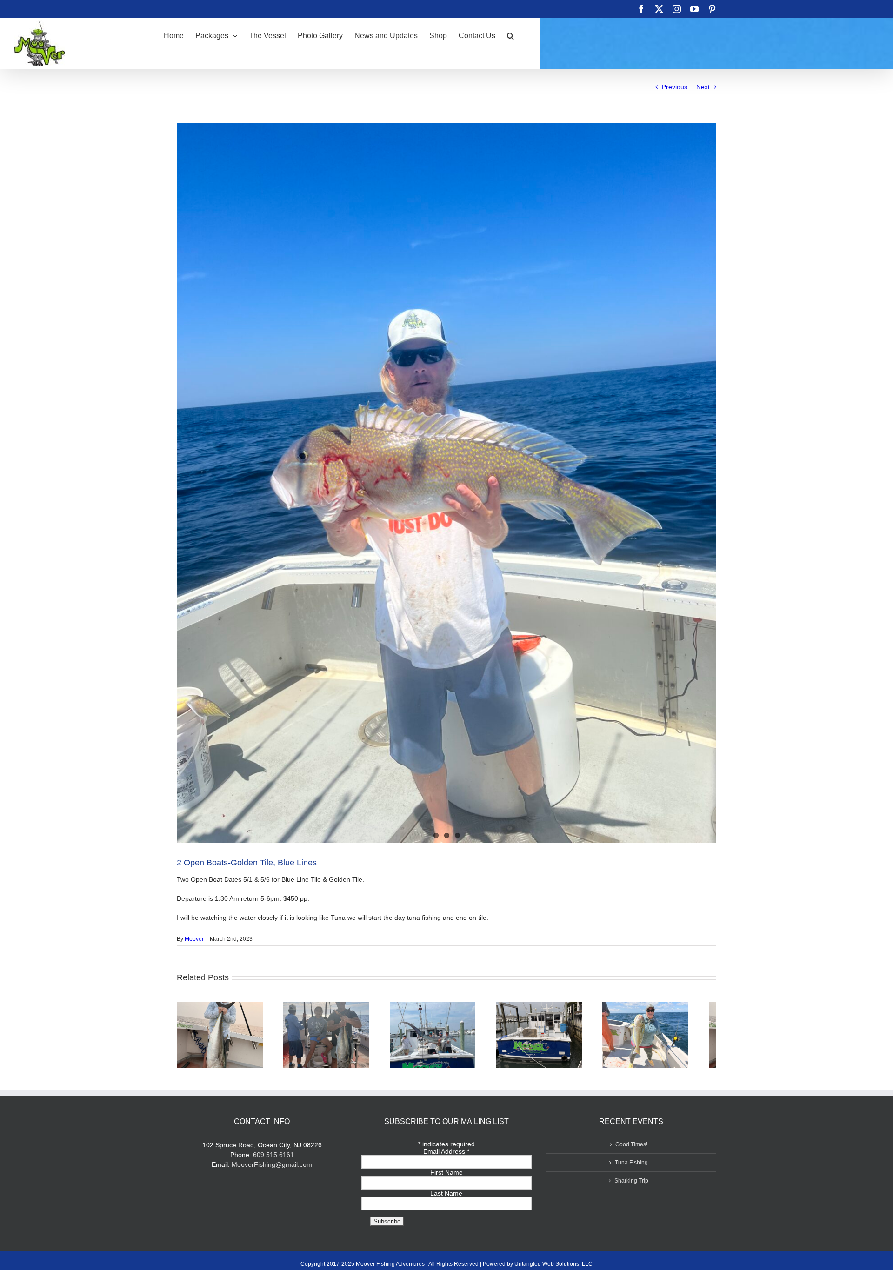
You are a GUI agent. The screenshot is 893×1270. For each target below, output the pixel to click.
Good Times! (631, 1148)
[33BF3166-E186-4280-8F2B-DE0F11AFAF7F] (446, 483)
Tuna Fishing (631, 1167)
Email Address (446, 1155)
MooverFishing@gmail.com (272, 1168)
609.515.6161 (273, 1159)
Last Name (446, 1197)
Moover (194, 939)
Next (703, 87)
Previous (674, 87)
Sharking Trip (631, 1185)
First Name (446, 1176)
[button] (510, 35)
